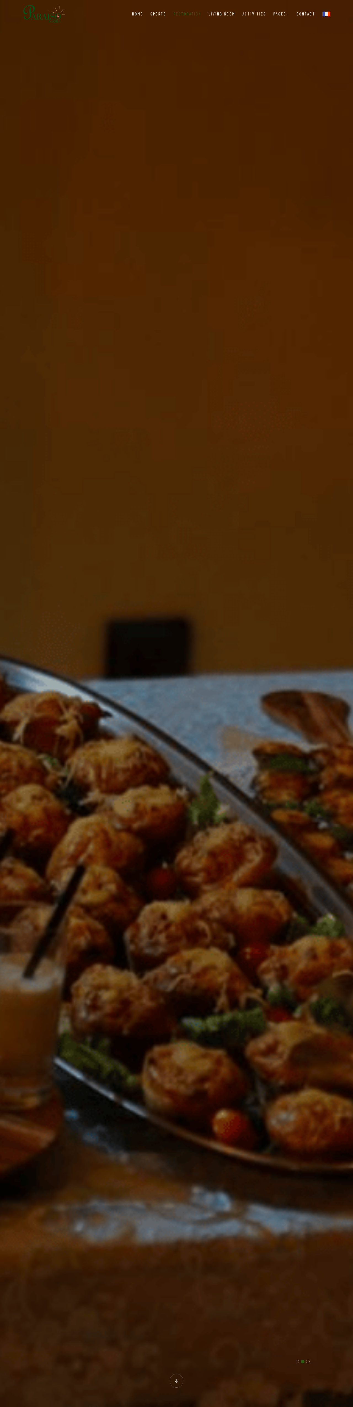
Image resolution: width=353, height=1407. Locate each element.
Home (137, 13)
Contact (305, 13)
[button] (297, 1361)
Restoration (187, 13)
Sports (158, 13)
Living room (221, 13)
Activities (254, 13)
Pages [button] (279, 13)
